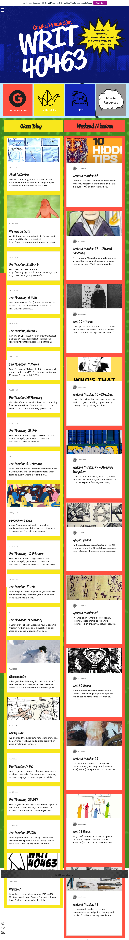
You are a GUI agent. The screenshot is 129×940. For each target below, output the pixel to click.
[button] (2, 10)
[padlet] (3, 927)
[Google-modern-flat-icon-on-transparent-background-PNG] (3, 923)
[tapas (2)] (3, 932)
